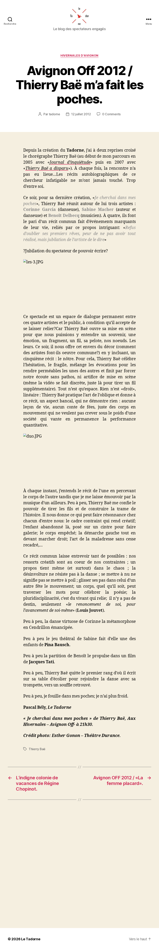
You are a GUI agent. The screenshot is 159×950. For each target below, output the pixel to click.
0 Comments (111, 114)
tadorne (54, 114)
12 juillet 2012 (81, 114)
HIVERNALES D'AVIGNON (79, 55)
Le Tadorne (30, 939)
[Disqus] (79, 863)
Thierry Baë (37, 749)
